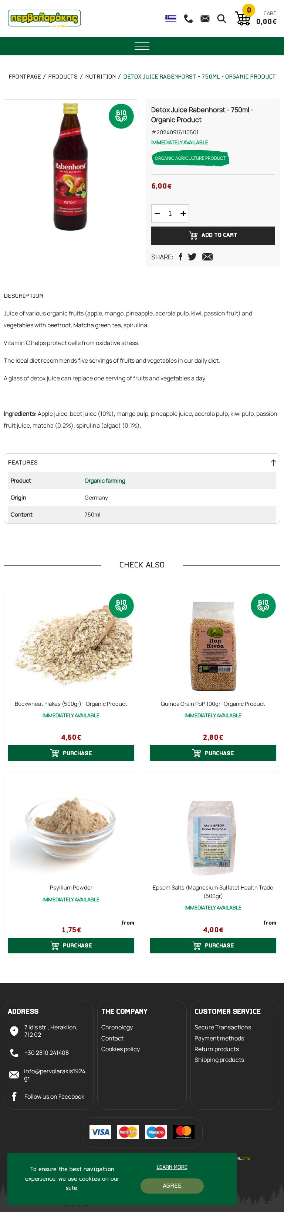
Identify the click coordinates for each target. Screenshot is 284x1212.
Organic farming (105, 480)
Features (23, 463)
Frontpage (25, 77)
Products (63, 77)
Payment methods (219, 1038)
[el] (170, 18)
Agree (172, 1186)
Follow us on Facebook (54, 1096)
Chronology (117, 1027)
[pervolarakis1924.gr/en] (44, 18)
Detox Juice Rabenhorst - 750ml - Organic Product (199, 77)
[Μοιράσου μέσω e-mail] (207, 256)
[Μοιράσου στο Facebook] (180, 256)
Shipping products (219, 1059)
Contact (112, 1038)
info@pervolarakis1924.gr (55, 1075)
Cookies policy (120, 1049)
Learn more (172, 1167)
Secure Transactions (223, 1027)
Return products (217, 1049)
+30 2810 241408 (46, 1053)
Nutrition (100, 77)
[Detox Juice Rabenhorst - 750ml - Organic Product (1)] (71, 166)
